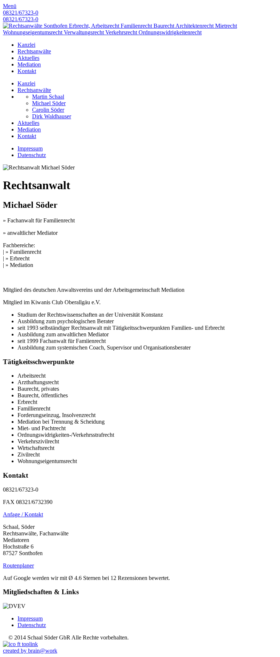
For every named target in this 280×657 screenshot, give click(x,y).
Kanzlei (26, 45)
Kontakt (27, 71)
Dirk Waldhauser (51, 116)
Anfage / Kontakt (23, 514)
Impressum (30, 148)
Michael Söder (49, 103)
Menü (9, 6)
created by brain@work (30, 651)
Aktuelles (28, 58)
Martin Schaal (48, 96)
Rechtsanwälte (34, 51)
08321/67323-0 (20, 12)
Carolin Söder (48, 110)
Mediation (29, 64)
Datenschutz (32, 155)
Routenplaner (18, 565)
